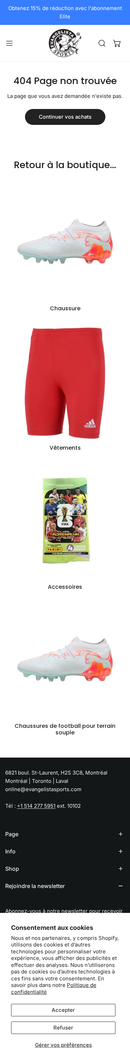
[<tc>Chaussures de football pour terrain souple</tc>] (65, 658)
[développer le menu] (9, 43)
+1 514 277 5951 (36, 806)
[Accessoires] (65, 519)
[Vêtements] (65, 380)
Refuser (63, 1027)
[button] (117, 43)
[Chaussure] (65, 241)
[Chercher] (102, 43)
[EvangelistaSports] (65, 43)
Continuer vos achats (65, 116)
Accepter (63, 1010)
